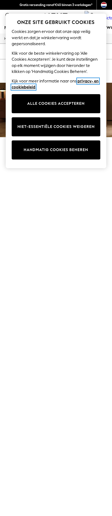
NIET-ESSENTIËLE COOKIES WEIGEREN (56, 126)
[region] (56, 91)
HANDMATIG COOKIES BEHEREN (56, 150)
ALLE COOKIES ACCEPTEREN (56, 103)
